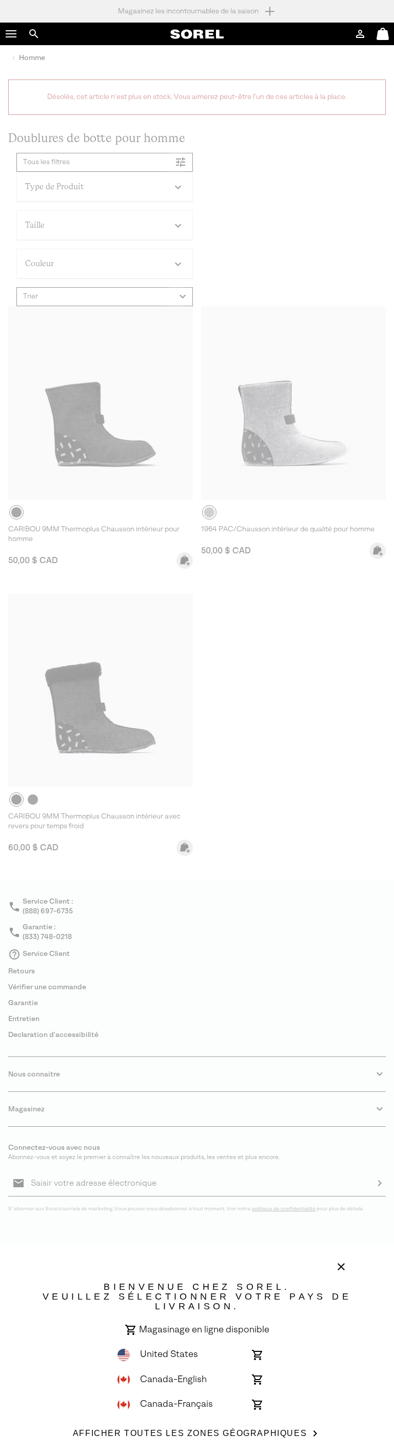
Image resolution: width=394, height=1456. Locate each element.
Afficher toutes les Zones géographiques (190, 1433)
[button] (11, 34)
